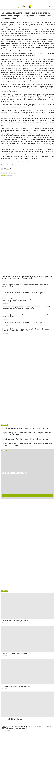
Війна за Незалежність (14, 472)
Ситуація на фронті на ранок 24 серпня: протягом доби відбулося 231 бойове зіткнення (25, 286)
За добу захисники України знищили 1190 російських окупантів (26, 439)
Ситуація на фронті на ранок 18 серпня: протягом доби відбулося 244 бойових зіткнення (27, 434)
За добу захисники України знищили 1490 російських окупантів (23, 293)
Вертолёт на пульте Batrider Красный (14, 653)
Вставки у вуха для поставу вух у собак (15, 621)
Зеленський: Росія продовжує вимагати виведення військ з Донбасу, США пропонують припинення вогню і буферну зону (27, 308)
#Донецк (14, 165)
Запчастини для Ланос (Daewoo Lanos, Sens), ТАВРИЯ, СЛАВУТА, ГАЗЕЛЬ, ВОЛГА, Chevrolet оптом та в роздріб (27, 727)
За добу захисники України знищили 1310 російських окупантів (23, 323)
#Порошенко (3, 165)
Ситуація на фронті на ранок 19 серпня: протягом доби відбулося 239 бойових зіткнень (27, 444)
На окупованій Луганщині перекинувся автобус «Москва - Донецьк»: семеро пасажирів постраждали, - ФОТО (25, 330)
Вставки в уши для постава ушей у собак (16, 686)
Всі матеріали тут (27, 495)
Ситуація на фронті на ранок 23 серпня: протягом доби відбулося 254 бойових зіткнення (25, 316)
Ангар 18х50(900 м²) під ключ (12, 719)
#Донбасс (9, 165)
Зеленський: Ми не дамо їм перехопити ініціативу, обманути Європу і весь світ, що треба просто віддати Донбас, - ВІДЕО (27, 278)
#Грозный (19, 165)
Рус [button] (50, 6)
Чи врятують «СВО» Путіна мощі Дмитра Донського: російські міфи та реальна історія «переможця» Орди (26, 300)
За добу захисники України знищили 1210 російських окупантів (26, 428)
